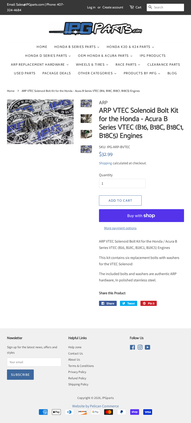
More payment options (120, 228)
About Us (74, 359)
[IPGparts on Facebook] (132, 348)
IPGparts (108, 398)
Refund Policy (77, 378)
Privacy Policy (77, 372)
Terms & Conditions (81, 366)
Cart (138, 7)
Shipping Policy (78, 384)
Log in (91, 7)
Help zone (75, 347)
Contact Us (75, 353)
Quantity (106, 174)
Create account (112, 7)
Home (10, 91)
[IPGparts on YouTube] (147, 348)
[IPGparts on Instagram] (140, 348)
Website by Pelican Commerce (95, 406)
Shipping (105, 163)
